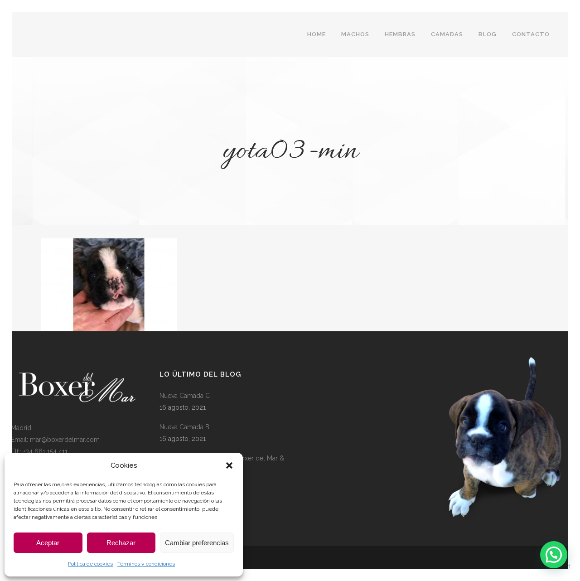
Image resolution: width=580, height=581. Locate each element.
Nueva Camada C (185, 395)
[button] (229, 465)
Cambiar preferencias (197, 543)
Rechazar (120, 543)
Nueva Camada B (184, 427)
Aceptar (47, 543)
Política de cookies (90, 564)
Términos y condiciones (146, 564)
